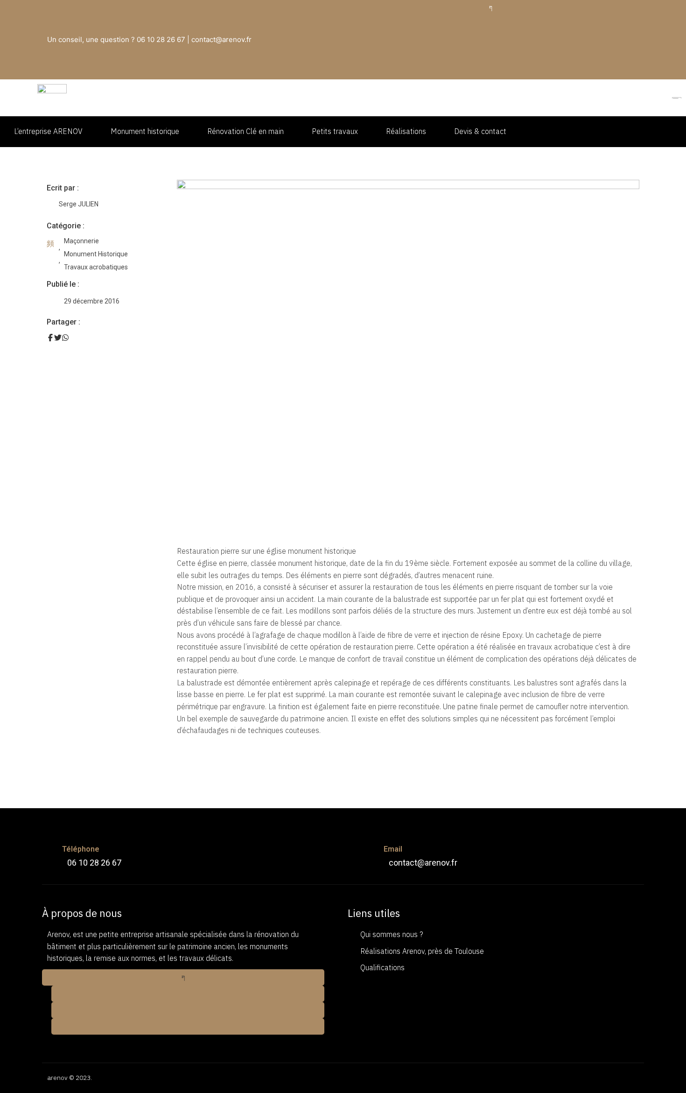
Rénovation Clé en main (245, 131)
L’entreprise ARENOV (48, 131)
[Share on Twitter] (58, 337)
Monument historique (145, 131)
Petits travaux (335, 131)
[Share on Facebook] (50, 337)
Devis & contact (480, 131)
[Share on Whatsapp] (65, 337)
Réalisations (406, 131)
